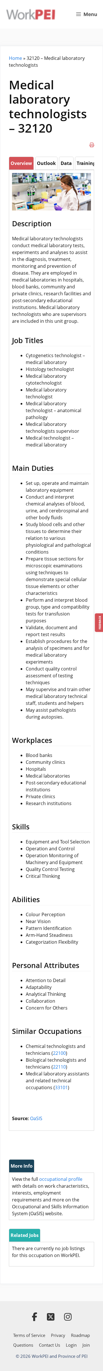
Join (86, 1345)
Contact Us (49, 1345)
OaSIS (36, 1118)
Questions (23, 1345)
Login (71, 1345)
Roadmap (80, 1335)
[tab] (21, 163)
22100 (59, 1053)
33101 (61, 1087)
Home (15, 58)
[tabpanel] (51, 647)
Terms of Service (29, 1335)
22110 (59, 1067)
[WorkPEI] (30, 14)
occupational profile (60, 1179)
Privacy (58, 1335)
